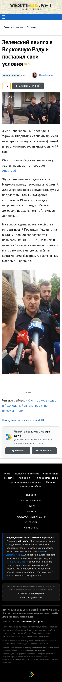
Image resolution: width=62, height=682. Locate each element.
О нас (7, 473)
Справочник (31, 528)
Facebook (28, 621)
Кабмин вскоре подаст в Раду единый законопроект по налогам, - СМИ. (30, 406)
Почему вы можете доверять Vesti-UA (23, 420)
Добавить (18, 450)
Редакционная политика (26, 473)
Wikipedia (38, 621)
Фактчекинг (24, 478)
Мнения (31, 506)
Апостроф (9, 170)
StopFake (10, 561)
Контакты (9, 478)
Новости (31, 495)
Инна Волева (46, 75)
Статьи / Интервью (31, 500)
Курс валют (31, 522)
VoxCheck (21, 561)
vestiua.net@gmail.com (31, 597)
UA (6, 85)
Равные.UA (31, 511)
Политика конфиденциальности (25, 482)
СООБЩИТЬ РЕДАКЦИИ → (31, 593)
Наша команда (50, 473)
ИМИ (42, 551)
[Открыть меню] (3, 17)
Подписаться (44, 450)
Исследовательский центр (31, 517)
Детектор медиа (14, 555)
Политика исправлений (46, 478)
